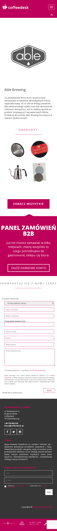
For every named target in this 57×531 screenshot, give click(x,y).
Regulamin (16, 370)
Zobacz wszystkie (28, 204)
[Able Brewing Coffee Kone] (17, 150)
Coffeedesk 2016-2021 (43, 507)
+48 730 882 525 (11, 423)
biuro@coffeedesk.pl (14, 426)
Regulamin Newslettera (21, 486)
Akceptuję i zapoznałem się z (27, 487)
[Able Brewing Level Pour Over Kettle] (17, 172)
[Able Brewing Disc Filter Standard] (39, 172)
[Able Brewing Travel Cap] (39, 150)
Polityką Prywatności (38, 370)
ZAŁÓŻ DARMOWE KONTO (28, 268)
